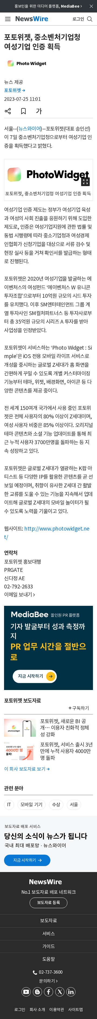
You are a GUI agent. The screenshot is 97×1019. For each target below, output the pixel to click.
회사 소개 (37, 1009)
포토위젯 (14, 90)
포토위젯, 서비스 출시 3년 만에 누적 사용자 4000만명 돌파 (66, 751)
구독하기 (80, 708)
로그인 (19, 1009)
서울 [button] (74, 805)
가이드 (48, 946)
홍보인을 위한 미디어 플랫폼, (48, 6)
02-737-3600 (51, 972)
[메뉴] (7, 19)
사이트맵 (75, 1009)
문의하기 (48, 981)
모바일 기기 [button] (31, 805)
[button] (8, 111)
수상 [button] (56, 805)
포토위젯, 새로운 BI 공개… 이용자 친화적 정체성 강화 (64, 728)
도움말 (48, 959)
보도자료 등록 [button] (48, 902)
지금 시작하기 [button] (24, 860)
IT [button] (9, 805)
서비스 (48, 934)
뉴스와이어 (29, 129)
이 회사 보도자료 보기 (26, 769)
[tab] (48, 920)
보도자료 (48, 921)
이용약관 (56, 1009)
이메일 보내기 (19, 594)
